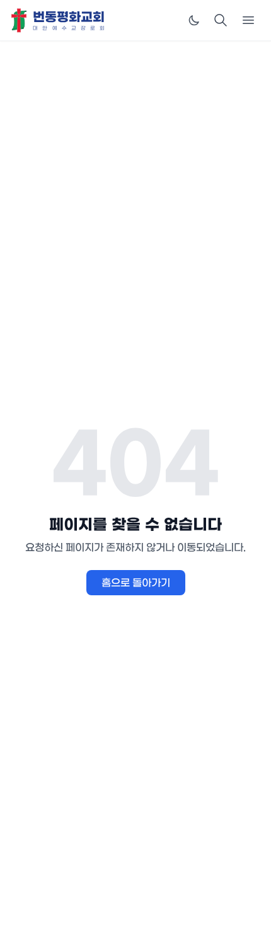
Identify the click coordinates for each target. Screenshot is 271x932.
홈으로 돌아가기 (135, 583)
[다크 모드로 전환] (194, 20)
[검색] (220, 20)
